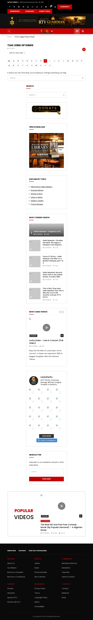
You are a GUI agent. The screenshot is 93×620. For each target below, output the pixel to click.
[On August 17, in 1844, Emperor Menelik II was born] (60, 401)
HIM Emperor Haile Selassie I (41, 187)
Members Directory (69, 563)
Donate (10, 588)
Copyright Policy (41, 597)
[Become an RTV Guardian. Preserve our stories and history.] (46, 21)
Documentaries (41, 572)
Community (65, 7)
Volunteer (66, 572)
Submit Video (44, 11)
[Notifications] (46, 7)
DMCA (37, 602)
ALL (9, 61)
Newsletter (66, 568)
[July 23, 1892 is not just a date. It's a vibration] (51, 428)
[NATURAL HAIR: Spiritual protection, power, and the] (33, 392)
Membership (15, 11)
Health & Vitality (37, 201)
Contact (22, 550)
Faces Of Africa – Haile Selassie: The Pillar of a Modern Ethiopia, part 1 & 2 (53, 259)
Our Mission (11, 568)
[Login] (55, 7)
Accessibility (39, 606)
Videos (37, 563)
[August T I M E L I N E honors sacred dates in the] (42, 419)
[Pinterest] (23, 7)
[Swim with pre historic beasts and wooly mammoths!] (60, 392)
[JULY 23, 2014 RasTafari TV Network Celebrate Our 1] (60, 428)
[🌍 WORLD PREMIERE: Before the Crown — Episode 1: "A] (42, 428)
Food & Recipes (37, 204)
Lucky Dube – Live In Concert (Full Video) (46, 341)
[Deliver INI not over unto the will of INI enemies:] (51, 410)
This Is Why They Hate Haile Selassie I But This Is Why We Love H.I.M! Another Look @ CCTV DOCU (53, 292)
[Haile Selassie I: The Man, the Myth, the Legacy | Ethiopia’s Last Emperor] (34, 245)
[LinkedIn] (18, 7)
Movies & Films (36, 194)
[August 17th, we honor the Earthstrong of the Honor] (33, 410)
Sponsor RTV (12, 597)
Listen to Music (37, 197)
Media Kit (65, 593)
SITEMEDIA (39, 234)
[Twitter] (14, 7)
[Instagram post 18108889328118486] (60, 410)
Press (64, 597)
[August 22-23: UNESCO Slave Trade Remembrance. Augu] (42, 401)
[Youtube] (28, 7)
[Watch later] (41, 7)
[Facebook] (9, 7)
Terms (37, 593)
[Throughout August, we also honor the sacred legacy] (42, 410)
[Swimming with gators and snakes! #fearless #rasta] (33, 401)
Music (37, 568)
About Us (10, 563)
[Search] (83, 31)
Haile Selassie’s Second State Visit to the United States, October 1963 (52, 274)
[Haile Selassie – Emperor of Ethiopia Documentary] (46, 230)
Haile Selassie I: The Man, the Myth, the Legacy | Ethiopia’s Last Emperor (53, 242)
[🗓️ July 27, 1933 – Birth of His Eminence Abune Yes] (51, 419)
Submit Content (68, 577)
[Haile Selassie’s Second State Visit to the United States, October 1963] (34, 277)
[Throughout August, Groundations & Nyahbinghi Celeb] (51, 401)
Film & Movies (45, 521)
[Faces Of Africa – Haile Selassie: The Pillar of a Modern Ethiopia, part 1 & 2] (34, 261)
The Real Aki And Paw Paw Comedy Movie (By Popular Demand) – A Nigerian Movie (61, 527)
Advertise (11, 550)
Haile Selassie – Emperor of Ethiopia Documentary (57, 231)
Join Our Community (38, 550)
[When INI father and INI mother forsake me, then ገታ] (60, 419)
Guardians (29, 11)
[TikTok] (37, 7)
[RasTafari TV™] (46, 31)
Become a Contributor (16, 577)
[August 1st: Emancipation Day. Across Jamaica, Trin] (33, 419)
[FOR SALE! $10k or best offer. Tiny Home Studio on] (42, 392)
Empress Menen (37, 190)
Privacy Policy (40, 588)
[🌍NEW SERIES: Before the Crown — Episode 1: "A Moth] (33, 428)
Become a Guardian (15, 572)
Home (9, 37)
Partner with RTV (13, 602)
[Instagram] (32, 7)
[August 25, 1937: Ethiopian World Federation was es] (51, 392)
